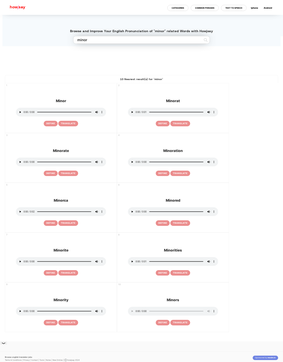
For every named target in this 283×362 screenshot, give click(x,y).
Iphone (254, 8)
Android (268, 8)
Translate (68, 123)
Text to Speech (233, 8)
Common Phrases (204, 8)
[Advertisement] (141, 59)
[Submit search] (205, 39)
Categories (178, 8)
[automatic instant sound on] (269, 18)
